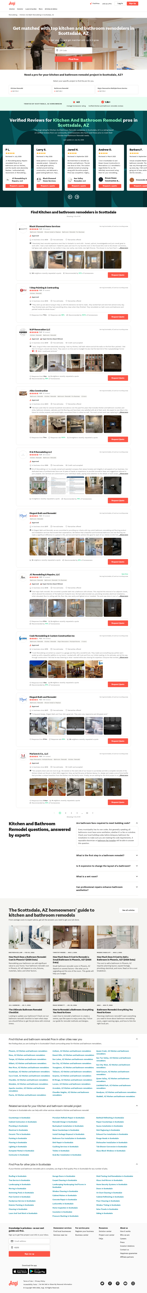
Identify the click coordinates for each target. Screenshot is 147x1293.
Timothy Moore (59, 952)
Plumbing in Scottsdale (18, 1126)
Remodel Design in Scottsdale (64, 1122)
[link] (8, 179)
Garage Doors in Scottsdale (63, 1176)
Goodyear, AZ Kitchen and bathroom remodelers (116, 1092)
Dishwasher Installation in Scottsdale (111, 1142)
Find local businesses (62, 1231)
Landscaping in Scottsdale (20, 1184)
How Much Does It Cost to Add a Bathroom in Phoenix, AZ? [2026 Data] (116, 958)
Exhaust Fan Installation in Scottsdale (112, 1134)
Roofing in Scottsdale (17, 1176)
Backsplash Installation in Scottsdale (67, 1126)
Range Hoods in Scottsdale (107, 1138)
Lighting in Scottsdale (18, 1146)
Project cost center (106, 1235)
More (40, 9)
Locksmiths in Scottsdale (62, 1203)
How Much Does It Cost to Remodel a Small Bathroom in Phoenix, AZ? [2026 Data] (72, 960)
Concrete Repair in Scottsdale (64, 1199)
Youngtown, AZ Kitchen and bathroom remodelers (73, 1067)
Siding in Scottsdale (104, 1213)
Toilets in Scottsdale (60, 1151)
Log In (120, 3)
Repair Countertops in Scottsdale (110, 1122)
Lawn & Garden (31, 9)
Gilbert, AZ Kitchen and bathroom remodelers (27, 1063)
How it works (125, 1231)
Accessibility (30, 1284)
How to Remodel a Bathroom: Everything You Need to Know (73, 1011)
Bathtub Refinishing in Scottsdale (110, 1118)
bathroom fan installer (107, 840)
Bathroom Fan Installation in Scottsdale (69, 1138)
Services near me (60, 1235)
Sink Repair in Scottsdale (62, 1142)
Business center (81, 1235)
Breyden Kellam (15, 952)
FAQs (101, 1238)
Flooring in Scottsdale (18, 1142)
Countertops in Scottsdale (19, 1118)
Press (122, 1242)
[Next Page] (92, 813)
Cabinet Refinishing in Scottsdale (110, 1197)
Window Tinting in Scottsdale (108, 1205)
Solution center (105, 1231)
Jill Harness (14, 1005)
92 (87, 813)
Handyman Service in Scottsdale (22, 1201)
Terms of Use (28, 1281)
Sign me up (29, 1254)
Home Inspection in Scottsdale (65, 1208)
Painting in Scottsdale (18, 1138)
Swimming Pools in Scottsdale (21, 1192)
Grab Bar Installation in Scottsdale (66, 1155)
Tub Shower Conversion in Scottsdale (111, 1146)
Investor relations (127, 1246)
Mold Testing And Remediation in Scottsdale (114, 1176)
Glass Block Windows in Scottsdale (110, 1151)
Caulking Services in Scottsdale (65, 1146)
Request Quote (118, 275)
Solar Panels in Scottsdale (107, 1209)
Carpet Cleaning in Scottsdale (64, 1180)
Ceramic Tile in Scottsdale (19, 1134)
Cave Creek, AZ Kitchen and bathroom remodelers (29, 1076)
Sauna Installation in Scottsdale (109, 1126)
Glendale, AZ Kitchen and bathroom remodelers (28, 1084)
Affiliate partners (127, 1257)
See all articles (128, 910)
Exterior (20, 9)
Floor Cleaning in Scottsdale (108, 1201)
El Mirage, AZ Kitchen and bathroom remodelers (72, 1080)
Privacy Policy (40, 1281)
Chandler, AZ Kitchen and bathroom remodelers (28, 1080)
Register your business (84, 1231)
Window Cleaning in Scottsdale (65, 1191)
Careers (123, 1238)
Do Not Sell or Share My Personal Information (55, 1284)
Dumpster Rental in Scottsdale (21, 1151)
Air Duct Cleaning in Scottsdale (109, 1192)
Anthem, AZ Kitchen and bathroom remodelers (71, 1051)
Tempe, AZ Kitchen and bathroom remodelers (27, 1059)
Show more (124, 248)
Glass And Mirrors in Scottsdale (109, 1180)
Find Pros (73, 59)
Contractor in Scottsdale (19, 1155)
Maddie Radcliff (104, 952)
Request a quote (17, 186)
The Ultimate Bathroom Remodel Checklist (25, 1011)
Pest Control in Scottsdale (19, 1197)
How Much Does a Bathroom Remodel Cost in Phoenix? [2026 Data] (27, 958)
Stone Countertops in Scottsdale (65, 1130)
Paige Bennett (59, 1005)
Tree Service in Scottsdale (19, 1180)
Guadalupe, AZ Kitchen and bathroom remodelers (29, 1071)
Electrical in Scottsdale (18, 1130)
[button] (38, 260)
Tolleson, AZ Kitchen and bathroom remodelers (72, 1071)
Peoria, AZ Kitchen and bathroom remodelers (27, 1095)
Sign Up (132, 3)
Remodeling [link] (13, 15)
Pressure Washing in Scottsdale (65, 1216)
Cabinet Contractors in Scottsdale (23, 1122)
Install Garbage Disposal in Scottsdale (68, 1134)
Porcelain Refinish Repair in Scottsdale (68, 1118)
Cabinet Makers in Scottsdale (64, 1195)
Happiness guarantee (128, 1253)
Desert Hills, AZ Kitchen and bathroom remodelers (73, 1055)
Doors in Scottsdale (104, 1188)
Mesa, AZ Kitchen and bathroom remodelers (27, 1055)
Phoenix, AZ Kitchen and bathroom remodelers (28, 1051)
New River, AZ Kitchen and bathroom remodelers (29, 1067)
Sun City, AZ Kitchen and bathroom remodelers (71, 1063)
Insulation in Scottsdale (62, 1212)
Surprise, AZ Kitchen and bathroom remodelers (71, 1076)
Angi (99, 1005)
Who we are (124, 1235)
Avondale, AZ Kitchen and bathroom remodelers (72, 1088)
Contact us (124, 1249)
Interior (12, 9)
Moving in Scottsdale (17, 1188)
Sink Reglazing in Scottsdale (108, 1130)
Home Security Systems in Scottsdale (111, 1184)
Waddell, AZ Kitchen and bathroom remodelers (115, 1096)
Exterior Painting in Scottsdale (21, 1205)
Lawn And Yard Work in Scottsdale (23, 1213)
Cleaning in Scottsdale (18, 1209)
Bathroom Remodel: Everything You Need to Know (115, 1011)
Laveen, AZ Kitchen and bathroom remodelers (71, 1084)
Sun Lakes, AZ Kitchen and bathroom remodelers (72, 1059)
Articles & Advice (51, 9)
